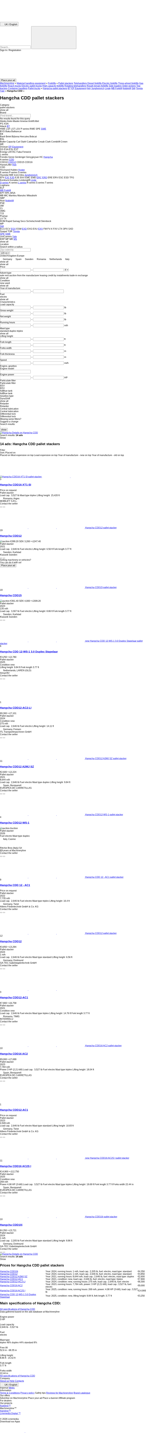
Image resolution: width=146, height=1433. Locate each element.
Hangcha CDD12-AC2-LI (15, 707)
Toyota (139, 88)
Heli (89, 88)
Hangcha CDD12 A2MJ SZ (17, 766)
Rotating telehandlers (75, 86)
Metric (12, 1388)
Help (12, 1381)
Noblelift (127, 88)
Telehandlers (80, 83)
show (4, 429)
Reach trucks (14, 86)
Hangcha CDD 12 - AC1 (15, 885)
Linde (108, 88)
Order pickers (129, 86)
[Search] (53, 37)
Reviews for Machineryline (59, 1393)
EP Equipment (78, 88)
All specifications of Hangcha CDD (17, 1309)
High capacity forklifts (53, 86)
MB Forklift (116, 88)
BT (69, 88)
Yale (2, 91)
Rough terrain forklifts (97, 86)
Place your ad (8, 565)
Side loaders (115, 86)
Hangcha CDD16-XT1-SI (15, 484)
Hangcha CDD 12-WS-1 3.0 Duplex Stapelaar (29, 651)
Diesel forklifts (94, 83)
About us (4, 1381)
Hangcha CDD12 (11, 535)
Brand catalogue (82, 1393)
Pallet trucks (34, 88)
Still (133, 88)
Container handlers (17, 88)
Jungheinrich (97, 88)
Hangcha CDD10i (11, 1224)
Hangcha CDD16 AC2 (14, 1053)
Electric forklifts (109, 83)
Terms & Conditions (10, 1393)
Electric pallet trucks (32, 86)
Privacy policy (27, 1393)
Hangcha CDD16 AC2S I (15, 1166)
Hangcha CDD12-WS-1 (14, 822)
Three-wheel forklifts (128, 83)
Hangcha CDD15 (11, 595)
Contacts (19, 1381)
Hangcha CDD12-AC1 (14, 997)
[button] (73, 65)
